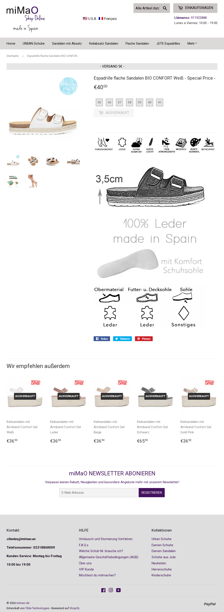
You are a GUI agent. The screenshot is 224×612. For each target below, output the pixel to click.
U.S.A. (92, 19)
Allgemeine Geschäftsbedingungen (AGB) (108, 557)
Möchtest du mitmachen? (97, 575)
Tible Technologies (37, 608)
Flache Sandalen (137, 43)
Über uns (85, 563)
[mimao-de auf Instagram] (111, 591)
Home (11, 43)
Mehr (191, 43)
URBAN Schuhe (34, 43)
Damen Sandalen (164, 551)
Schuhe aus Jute (164, 557)
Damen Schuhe (162, 545)
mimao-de (22, 603)
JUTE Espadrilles (168, 43)
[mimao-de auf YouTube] (118, 591)
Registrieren (152, 492)
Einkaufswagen (198, 8)
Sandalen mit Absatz (67, 43)
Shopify (74, 608)
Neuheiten (159, 563)
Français (110, 19)
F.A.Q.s (83, 545)
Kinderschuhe (161, 575)
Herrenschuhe (162, 569)
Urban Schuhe (162, 539)
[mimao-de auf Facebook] (103, 591)
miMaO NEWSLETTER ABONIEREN (112, 473)
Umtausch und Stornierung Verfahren (106, 539)
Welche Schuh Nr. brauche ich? (101, 551)
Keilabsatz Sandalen (103, 43)
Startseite (13, 56)
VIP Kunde (86, 569)
